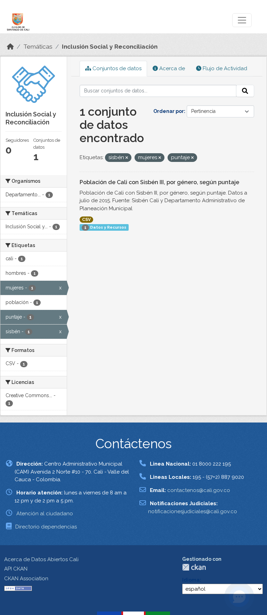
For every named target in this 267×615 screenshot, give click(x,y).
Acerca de (171, 68)
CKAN (194, 567)
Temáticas (37, 46)
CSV (86, 219)
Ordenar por (168, 111)
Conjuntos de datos (116, 68)
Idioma (191, 580)
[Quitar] (127, 158)
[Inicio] (10, 46)
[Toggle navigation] (242, 20)
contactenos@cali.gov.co (198, 490)
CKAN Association (26, 578)
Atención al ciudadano (44, 513)
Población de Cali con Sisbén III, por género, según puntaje (159, 182)
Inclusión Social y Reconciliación (109, 46)
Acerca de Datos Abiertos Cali (41, 559)
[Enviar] (245, 91)
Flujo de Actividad (224, 68)
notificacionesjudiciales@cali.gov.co (192, 511)
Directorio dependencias (46, 527)
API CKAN (15, 569)
